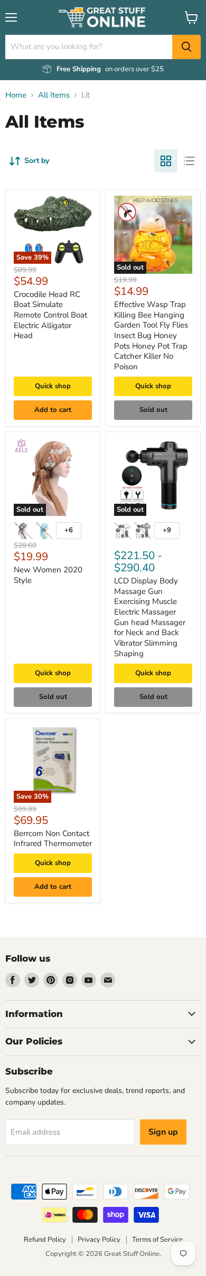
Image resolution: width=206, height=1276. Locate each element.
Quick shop (53, 386)
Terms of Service (157, 1239)
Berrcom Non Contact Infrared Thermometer (53, 838)
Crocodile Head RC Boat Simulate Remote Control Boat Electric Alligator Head (50, 315)
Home (15, 95)
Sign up (163, 1132)
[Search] (186, 47)
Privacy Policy (99, 1239)
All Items (54, 95)
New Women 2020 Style (48, 575)
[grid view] (165, 160)
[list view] (189, 160)
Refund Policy (45, 1239)
